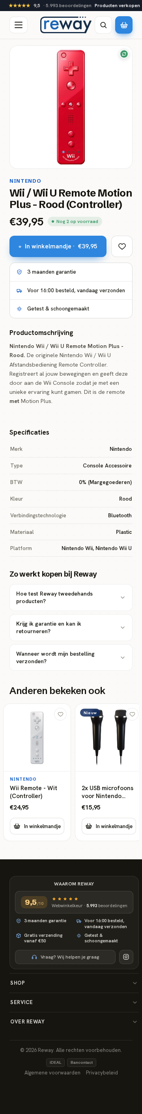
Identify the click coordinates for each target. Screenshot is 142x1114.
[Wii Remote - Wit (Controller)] (37, 772)
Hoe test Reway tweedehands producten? (54, 597)
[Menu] (18, 25)
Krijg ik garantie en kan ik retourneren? (48, 627)
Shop (17, 983)
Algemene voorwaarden (52, 1072)
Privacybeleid (102, 1072)
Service (21, 1002)
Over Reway (27, 1021)
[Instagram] (126, 957)
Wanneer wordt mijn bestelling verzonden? (55, 657)
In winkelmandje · (61, 246)
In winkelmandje (42, 826)
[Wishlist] (122, 246)
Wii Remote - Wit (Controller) (33, 792)
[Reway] (66, 25)
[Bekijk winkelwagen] (124, 25)
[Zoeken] (103, 25)
